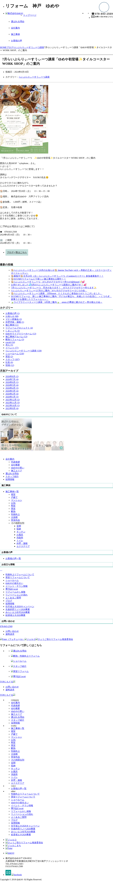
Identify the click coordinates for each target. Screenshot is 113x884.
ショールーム (17, 800)
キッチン (21, 532)
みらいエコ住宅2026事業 (23, 831)
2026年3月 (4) (12, 391)
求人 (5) (9, 345)
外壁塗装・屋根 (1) (15, 322)
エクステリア (23, 546)
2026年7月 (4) (12, 379)
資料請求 (10, 690)
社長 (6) (9, 362)
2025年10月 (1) (13, 405)
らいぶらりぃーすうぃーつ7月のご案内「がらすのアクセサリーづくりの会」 (49, 290)
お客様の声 (16, 40)
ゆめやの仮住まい (20, 802)
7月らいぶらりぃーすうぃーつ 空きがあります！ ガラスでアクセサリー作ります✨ (53, 287)
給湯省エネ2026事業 (21, 834)
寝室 (13, 494)
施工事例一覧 (17, 728)
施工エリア (16, 470)
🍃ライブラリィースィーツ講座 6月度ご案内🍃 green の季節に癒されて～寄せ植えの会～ (56, 302)
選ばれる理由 (17, 21)
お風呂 (20, 534)
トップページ (29, 15)
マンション (16, 500)
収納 (19, 529)
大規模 (14, 517)
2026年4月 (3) (12, 388)
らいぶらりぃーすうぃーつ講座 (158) (24, 351)
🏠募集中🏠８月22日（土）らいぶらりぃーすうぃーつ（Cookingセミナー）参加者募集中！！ (57, 276)
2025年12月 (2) (13, 399)
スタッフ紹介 (17, 720)
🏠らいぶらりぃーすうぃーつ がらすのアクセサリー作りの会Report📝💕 (48, 282)
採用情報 (15, 723)
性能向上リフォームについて (25, 794)
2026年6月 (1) (12, 382)
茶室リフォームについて (23, 797)
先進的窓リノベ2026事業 (23, 829)
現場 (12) (10, 365)
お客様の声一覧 (18, 788)
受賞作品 (15, 520)
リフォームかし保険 (21, 811)
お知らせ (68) (12, 316)
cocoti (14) (10, 342)
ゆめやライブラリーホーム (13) (21, 334)
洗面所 (20, 537)
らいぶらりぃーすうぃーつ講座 (34, 77)
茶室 (13, 508)
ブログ (14, 820)
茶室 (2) (9, 356)
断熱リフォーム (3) (15, 339)
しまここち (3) (13, 331)
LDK (13, 503)
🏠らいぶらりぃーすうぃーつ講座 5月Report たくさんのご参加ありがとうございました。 (56, 293)
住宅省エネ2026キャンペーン (25, 826)
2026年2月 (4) (12, 394)
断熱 (13, 511)
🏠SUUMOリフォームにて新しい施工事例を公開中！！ (38, 279)
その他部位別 (17, 760)
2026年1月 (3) (12, 397)
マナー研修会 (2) (14, 319)
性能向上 (15, 514)
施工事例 (15, 34)
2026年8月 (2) (12, 376)
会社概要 (15, 465)
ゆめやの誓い (17, 468)
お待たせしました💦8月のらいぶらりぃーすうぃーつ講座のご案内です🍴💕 (49, 285)
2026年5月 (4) (12, 385)
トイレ (20, 540)
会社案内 (15, 28)
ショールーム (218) (15, 353)
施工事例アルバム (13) (16, 336)
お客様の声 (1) (13, 313)
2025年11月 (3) (13, 402)
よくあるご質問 (18, 817)
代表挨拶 (15, 462)
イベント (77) (12, 348)
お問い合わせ (12, 687)
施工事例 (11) (12, 325)
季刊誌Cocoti (17, 808)
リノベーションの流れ (22, 814)
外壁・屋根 (22, 543)
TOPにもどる (6, 682)
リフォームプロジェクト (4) (19, 328)
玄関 (19, 526)
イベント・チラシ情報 (22, 805)
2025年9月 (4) (12, 408)
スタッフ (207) (13, 359)
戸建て (14, 497)
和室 (13, 505)
